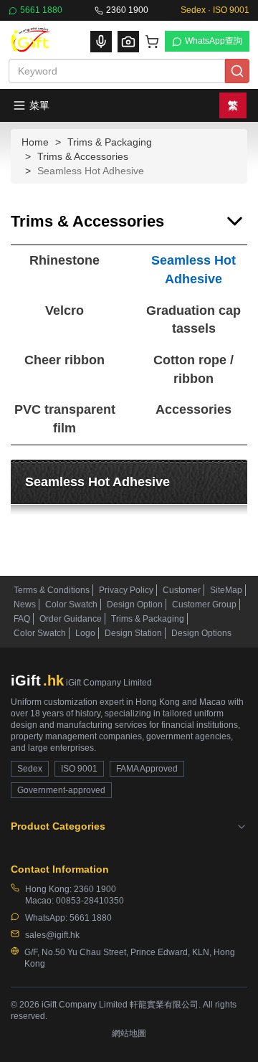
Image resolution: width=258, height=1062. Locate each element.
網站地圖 (129, 1033)
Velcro (64, 310)
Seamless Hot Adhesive (193, 269)
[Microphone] (101, 41)
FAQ (22, 619)
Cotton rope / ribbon (193, 369)
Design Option (135, 604)
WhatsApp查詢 (213, 41)
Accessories (193, 409)
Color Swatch (71, 604)
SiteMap (226, 590)
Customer (182, 590)
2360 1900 (127, 10)
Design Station (133, 633)
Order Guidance (70, 619)
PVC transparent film (64, 418)
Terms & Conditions (52, 590)
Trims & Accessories (82, 156)
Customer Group (204, 604)
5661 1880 (41, 10)
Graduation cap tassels (193, 319)
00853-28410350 (90, 901)
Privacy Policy (126, 590)
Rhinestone (64, 260)
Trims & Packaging (109, 142)
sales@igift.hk (52, 935)
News (25, 604)
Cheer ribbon (64, 360)
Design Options (201, 633)
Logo (85, 633)
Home (35, 142)
